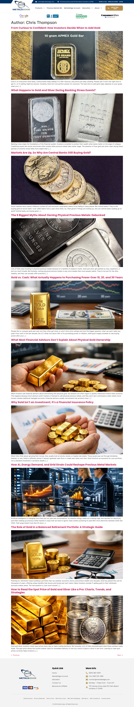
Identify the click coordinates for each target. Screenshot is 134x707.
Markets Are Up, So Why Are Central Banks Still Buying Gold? (51, 152)
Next (120, 655)
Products (38, 8)
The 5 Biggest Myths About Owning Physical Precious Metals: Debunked (58, 215)
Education (86, 8)
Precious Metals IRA (54, 8)
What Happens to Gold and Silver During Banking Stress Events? (53, 90)
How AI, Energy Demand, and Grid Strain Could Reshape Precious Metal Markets (63, 464)
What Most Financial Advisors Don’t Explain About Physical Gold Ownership (60, 340)
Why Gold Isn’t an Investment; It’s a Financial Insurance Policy (52, 402)
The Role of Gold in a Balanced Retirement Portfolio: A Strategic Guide (57, 527)
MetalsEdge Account (72, 8)
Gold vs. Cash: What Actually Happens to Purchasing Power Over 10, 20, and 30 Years (67, 277)
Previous (15, 655)
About (97, 8)
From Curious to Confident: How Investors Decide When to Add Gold (55, 28)
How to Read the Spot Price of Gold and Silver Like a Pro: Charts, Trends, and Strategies (61, 591)
